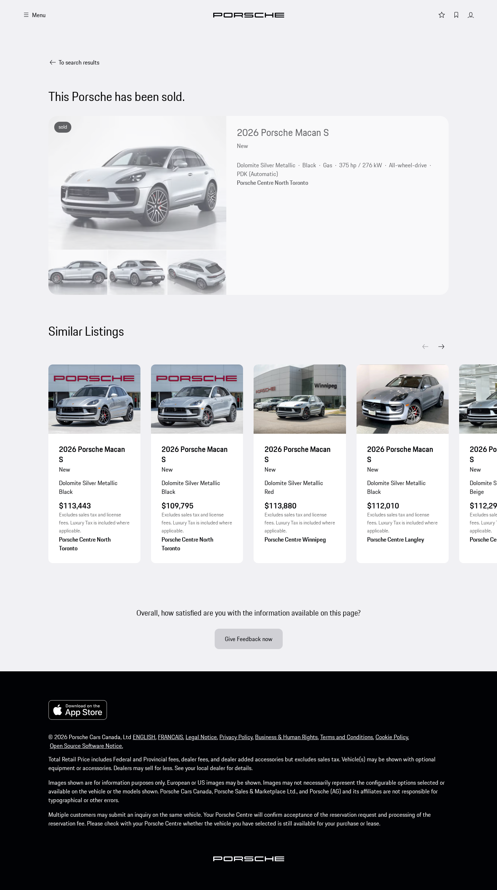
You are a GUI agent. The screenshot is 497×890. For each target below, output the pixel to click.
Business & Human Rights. (287, 737)
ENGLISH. (144, 737)
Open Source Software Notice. (86, 745)
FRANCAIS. (171, 737)
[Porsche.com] (248, 15)
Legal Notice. (202, 737)
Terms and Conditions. (347, 737)
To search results (79, 62)
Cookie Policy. (392, 737)
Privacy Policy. (236, 737)
